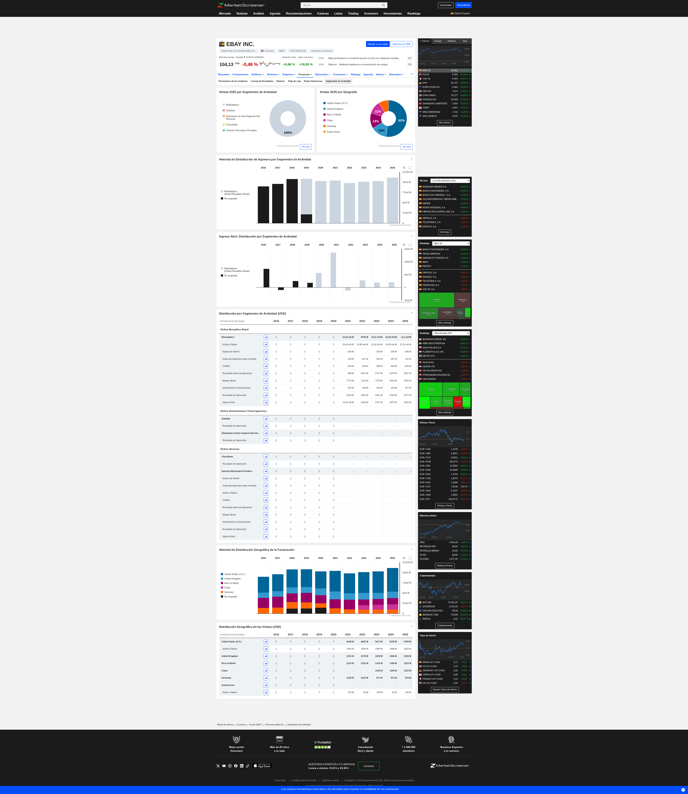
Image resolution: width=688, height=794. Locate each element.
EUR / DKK (425, 474)
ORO (422, 542)
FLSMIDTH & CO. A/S (433, 352)
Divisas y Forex (444, 505)
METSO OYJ (429, 356)
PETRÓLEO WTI (428, 546)
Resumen (224, 74)
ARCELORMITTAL (432, 254)
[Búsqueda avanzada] (383, 5)
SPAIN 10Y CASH (431, 662)
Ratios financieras (313, 81)
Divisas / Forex (427, 422)
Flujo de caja (294, 81)
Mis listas (444, 232)
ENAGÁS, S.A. (430, 277)
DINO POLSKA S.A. (432, 347)
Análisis (258, 13)
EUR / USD (425, 449)
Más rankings (444, 323)
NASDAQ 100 (429, 99)
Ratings (355, 74)
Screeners (371, 13)
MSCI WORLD (430, 116)
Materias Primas (445, 565)
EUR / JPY (425, 499)
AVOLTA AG (428, 362)
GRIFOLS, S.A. (430, 218)
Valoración (322, 74)
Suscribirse (463, 5)
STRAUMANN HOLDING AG (436, 375)
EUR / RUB (425, 461)
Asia (465, 41)
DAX (425, 83)
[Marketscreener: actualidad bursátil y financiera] (240, 5)
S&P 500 (427, 91)
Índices (425, 41)
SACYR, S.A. (429, 289)
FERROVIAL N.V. (431, 285)
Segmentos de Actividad (338, 81)
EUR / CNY (425, 486)
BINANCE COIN (430, 615)
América (452, 41)
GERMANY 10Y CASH (434, 670)
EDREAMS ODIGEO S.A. (435, 187)
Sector (380, 74)
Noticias (242, 13)
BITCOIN (427, 602)
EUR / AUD (425, 482)
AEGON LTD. (429, 366)
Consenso (339, 74)
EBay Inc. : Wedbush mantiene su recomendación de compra (358, 64)
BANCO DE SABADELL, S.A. (437, 195)
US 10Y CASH (430, 666)
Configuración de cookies (304, 780)
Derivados (395, 74)
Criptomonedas (428, 575)
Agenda (275, 13)
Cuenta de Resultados (262, 81)
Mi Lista (424, 180)
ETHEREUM (429, 606)
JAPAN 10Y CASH (432, 674)
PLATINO (424, 559)
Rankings (414, 13)
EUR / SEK (425, 466)
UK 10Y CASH (430, 683)
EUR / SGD (425, 495)
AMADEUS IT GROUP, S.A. (436, 258)
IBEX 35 (427, 70)
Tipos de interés (428, 635)
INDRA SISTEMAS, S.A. (434, 207)
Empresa (288, 74)
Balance (280, 81)
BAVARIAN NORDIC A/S (434, 339)
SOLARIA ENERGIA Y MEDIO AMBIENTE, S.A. (441, 199)
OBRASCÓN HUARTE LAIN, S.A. (439, 211)
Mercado (225, 13)
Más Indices (445, 122)
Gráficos (256, 74)
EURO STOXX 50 (431, 87)
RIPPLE (426, 619)
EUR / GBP (425, 453)
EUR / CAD (425, 478)
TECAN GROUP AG (432, 370)
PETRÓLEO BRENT (429, 551)
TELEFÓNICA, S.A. (432, 222)
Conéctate (446, 5)
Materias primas (428, 515)
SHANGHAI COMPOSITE (435, 103)
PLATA (423, 555)
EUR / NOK (425, 470)
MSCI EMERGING (431, 112)
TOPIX (426, 107)
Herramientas (393, 13)
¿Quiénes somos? (330, 780)
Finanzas (304, 74)
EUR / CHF (425, 457)
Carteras (323, 13)
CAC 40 (426, 78)
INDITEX (427, 266)
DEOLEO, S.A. (430, 226)
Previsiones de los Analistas (233, 81)
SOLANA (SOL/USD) (433, 610)
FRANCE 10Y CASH (433, 679)
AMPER (426, 203)
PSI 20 (426, 74)
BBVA (425, 262)
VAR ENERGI (429, 379)
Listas (338, 13)
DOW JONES (429, 95)
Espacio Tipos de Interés (445, 689)
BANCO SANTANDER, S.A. (436, 191)
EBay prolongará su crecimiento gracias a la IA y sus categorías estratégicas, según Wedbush (364, 58)
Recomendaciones (299, 13)
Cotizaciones (241, 74)
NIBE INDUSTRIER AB (434, 343)
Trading (353, 13)
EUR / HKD (425, 490)
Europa (438, 41)
